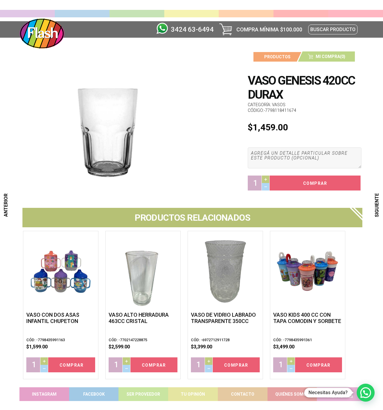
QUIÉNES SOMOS (292, 394)
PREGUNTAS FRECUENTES (340, 394)
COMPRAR (315, 183)
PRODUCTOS (277, 56)
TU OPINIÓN (193, 394)
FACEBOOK (94, 394)
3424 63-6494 (192, 29)
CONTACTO (242, 394)
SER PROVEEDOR (143, 394)
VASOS (278, 104)
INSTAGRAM (44, 394)
